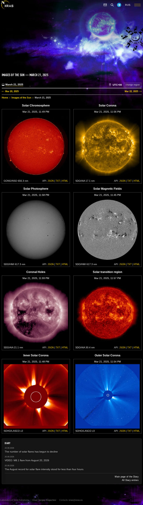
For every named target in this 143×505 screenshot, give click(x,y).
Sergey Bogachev (47, 500)
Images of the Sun (21, 97)
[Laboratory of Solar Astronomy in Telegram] (119, 5)
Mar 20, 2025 (12, 91)
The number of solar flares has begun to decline (31, 451)
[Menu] (137, 5)
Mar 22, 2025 (131, 91)
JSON (51, 181)
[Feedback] (105, 5)
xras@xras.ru (75, 500)
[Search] (112, 5)
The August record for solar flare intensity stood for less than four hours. (44, 469)
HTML (65, 181)
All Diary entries (130, 480)
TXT (58, 181)
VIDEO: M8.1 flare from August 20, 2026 (27, 460)
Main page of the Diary (127, 476)
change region (133, 84)
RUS (127, 4)
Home (5, 97)
